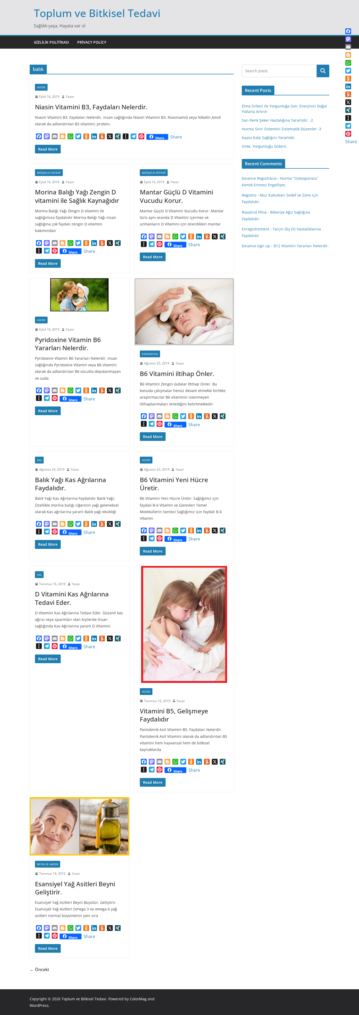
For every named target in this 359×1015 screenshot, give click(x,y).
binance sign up (256, 245)
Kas (39, 460)
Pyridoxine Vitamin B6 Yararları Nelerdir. (68, 343)
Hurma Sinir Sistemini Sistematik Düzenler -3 (281, 128)
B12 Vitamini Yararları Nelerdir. (301, 245)
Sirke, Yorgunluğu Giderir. (265, 146)
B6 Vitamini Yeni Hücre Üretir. (174, 483)
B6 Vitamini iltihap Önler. (177, 373)
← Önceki (39, 969)
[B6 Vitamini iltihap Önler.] (184, 311)
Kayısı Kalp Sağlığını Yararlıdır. (269, 137)
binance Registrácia (259, 178)
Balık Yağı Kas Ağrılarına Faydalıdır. (70, 483)
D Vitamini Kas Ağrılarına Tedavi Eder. (72, 598)
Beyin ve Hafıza (47, 864)
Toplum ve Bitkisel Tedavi (97, 13)
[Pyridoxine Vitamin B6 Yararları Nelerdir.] (79, 294)
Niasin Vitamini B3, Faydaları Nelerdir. (91, 106)
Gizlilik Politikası (51, 42)
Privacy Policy (91, 42)
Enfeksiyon (150, 354)
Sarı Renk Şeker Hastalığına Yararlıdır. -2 (277, 120)
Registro (249, 195)
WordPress (39, 1005)
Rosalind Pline (254, 212)
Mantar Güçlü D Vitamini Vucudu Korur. (176, 196)
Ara (323, 71)
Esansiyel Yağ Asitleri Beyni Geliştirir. (75, 887)
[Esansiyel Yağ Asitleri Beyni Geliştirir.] (79, 826)
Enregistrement (255, 228)
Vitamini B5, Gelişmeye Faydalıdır (174, 715)
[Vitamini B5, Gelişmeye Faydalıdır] (184, 624)
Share (176, 137)
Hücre (41, 87)
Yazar (70, 96)
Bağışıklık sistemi (49, 172)
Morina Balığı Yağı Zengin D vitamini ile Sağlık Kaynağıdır (77, 196)
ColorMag (138, 998)
